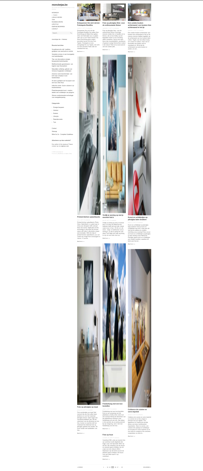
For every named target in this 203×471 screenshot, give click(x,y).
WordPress (60, 153)
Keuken (55, 15)
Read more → (80, 51)
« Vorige (80, 467)
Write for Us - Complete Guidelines (62, 134)
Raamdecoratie (57, 22)
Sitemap (54, 131)
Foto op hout (108, 435)
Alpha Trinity (69, 153)
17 (117, 467)
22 (122, 467)
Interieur (55, 12)
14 (109, 467)
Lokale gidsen (57, 17)
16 (115, 467)
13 (107, 467)
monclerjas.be (59, 4)
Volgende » (147, 467)
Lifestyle (55, 24)
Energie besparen (58, 26)
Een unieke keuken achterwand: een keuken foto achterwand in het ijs (139, 25)
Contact (55, 29)
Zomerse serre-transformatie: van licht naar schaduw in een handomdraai (62, 75)
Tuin (53, 19)
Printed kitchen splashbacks (88, 217)
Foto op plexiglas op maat (87, 407)
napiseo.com (65, 146)
